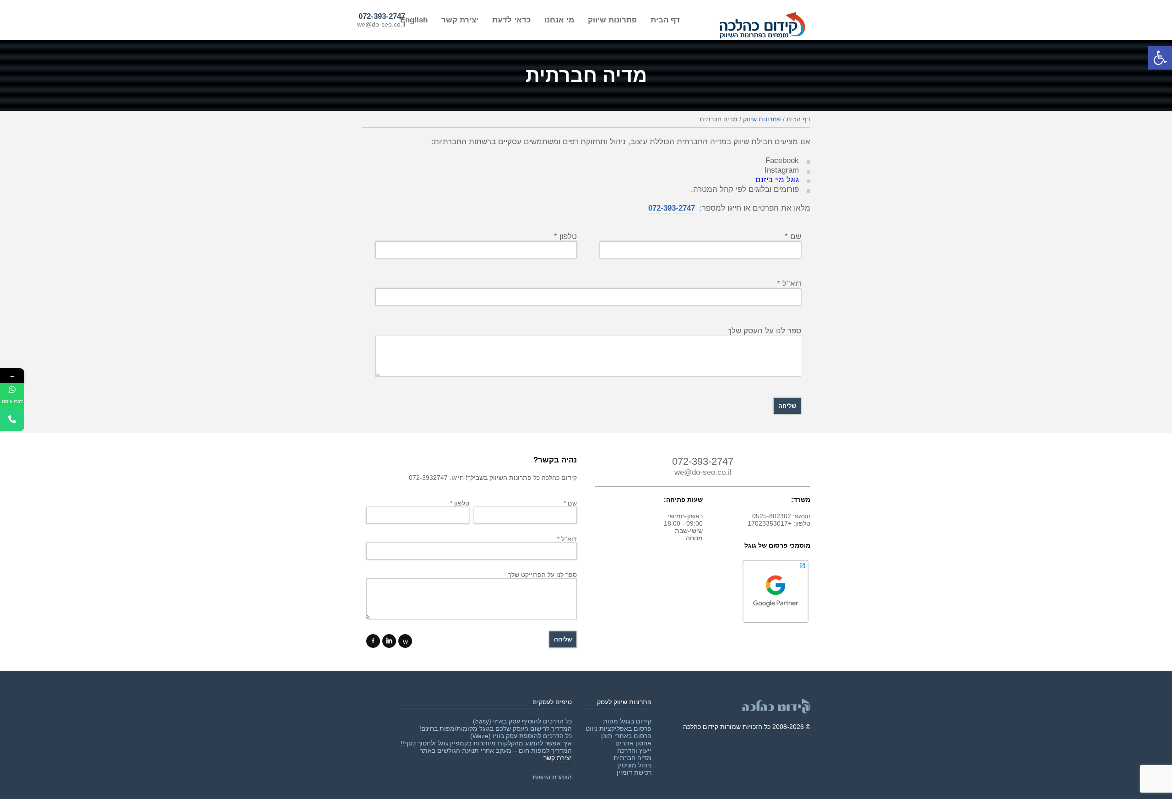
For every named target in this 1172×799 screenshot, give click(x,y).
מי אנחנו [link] (559, 19)
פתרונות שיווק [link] (612, 19)
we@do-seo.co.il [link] (381, 24)
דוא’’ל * (789, 283)
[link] (1160, 58)
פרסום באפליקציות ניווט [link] (618, 728)
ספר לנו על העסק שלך (764, 330)
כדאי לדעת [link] (511, 19)
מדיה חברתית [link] (632, 757)
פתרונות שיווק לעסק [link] (624, 702)
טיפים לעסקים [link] (552, 702)
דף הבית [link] (665, 19)
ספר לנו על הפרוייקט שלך (542, 574)
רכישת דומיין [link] (634, 772)
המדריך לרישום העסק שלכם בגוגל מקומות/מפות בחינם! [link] (495, 728)
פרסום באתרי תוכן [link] (626, 735)
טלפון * (459, 503)
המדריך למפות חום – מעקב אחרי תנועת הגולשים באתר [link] (496, 750)
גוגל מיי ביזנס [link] (777, 179)
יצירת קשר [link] (459, 19)
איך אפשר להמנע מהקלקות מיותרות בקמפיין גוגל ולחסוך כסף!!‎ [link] (486, 743)
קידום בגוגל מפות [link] (627, 721)
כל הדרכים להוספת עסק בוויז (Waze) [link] (521, 735)
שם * (570, 503)
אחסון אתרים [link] (633, 743)
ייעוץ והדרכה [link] (634, 750)
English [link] (414, 19)
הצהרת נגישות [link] (552, 777)
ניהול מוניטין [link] (634, 765)
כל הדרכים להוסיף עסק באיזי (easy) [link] (522, 721)
